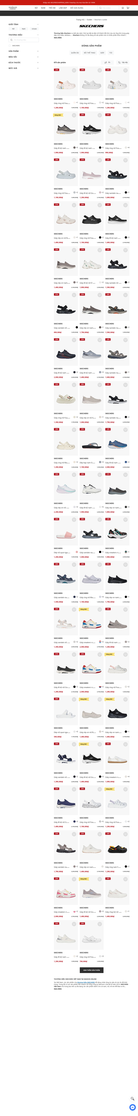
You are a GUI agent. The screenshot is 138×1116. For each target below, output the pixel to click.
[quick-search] (132, 1098)
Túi (110, 53)
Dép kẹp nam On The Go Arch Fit (93, 462)
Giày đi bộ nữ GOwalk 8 (63, 822)
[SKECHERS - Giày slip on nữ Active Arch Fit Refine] (92, 396)
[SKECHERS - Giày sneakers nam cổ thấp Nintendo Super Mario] (92, 665)
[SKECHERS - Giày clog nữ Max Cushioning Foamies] (66, 441)
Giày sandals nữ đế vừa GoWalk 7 (118, 283)
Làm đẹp (63, 8)
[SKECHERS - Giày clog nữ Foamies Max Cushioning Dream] (92, 81)
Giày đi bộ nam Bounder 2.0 (116, 642)
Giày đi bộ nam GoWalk (114, 238)
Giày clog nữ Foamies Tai (115, 148)
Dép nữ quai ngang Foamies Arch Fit (68, 732)
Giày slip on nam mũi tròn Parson (119, 507)
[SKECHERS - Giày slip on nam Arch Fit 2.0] (66, 261)
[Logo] (13, 8)
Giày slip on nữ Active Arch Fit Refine (94, 418)
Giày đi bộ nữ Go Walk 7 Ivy (91, 193)
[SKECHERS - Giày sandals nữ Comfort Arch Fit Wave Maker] (66, 306)
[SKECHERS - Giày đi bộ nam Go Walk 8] (66, 126)
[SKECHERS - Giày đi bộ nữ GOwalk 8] (66, 800)
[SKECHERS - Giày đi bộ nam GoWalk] (117, 216)
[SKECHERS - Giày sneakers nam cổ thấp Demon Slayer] (117, 530)
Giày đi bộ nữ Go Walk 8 (89, 777)
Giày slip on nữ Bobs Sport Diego (67, 238)
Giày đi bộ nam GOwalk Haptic (66, 373)
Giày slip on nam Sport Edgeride (118, 732)
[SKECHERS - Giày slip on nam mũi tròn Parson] (117, 486)
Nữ (36, 8)
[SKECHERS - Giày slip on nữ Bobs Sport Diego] (66, 216)
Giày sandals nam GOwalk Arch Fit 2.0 (120, 328)
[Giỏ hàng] (128, 8)
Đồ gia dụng (77, 8)
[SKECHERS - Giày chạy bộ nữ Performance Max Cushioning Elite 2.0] (117, 890)
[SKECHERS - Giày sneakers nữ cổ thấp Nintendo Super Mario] (92, 620)
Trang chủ (80, 19)
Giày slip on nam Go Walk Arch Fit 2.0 (95, 328)
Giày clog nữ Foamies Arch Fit (92, 957)
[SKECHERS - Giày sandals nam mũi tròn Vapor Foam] (92, 530)
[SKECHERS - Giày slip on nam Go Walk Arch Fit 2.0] (92, 306)
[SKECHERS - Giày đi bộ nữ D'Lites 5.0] (92, 261)
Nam (43, 8)
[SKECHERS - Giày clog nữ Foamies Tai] (117, 126)
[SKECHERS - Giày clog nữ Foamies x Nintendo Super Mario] (66, 396)
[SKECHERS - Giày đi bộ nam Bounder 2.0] (117, 620)
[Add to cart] (74, 70)
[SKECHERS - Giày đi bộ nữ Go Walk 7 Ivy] (92, 171)
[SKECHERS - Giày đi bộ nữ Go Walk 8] (92, 755)
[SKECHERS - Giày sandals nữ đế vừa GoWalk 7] (117, 261)
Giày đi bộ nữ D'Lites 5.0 (89, 283)
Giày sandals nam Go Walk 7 (116, 418)
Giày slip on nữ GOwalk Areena (66, 507)
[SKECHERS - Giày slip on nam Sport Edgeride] (117, 710)
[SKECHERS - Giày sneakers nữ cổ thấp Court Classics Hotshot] (117, 755)
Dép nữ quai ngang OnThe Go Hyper (69, 552)
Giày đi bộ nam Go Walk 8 (64, 148)
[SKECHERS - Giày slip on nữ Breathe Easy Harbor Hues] (92, 710)
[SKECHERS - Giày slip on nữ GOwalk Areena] (66, 486)
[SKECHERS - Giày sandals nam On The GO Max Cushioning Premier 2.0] (117, 171)
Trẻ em (52, 8)
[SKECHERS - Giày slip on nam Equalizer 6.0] (92, 845)
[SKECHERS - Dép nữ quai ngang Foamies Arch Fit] (66, 710)
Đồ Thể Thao (89, 53)
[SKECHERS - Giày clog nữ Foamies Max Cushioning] (66, 81)
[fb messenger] (132, 1107)
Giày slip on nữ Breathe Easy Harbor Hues (97, 732)
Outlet (89, 19)
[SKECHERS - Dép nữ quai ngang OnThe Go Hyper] (66, 530)
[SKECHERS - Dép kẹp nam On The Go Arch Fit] (92, 441)
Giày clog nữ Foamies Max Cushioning (69, 103)
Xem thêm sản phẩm (91, 970)
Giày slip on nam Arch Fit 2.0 (65, 283)
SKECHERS (16, 46)
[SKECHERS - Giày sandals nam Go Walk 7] (117, 396)
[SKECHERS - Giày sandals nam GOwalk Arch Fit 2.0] (117, 306)
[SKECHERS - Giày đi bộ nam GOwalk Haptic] (66, 351)
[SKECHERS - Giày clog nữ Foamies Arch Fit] (92, 935)
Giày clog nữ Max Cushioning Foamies (69, 462)
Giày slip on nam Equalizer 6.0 (92, 867)
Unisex (34, 29)
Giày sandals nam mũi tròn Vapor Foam (96, 552)
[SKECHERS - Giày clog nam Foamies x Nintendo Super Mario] (117, 845)
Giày (102, 53)
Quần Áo (75, 53)
